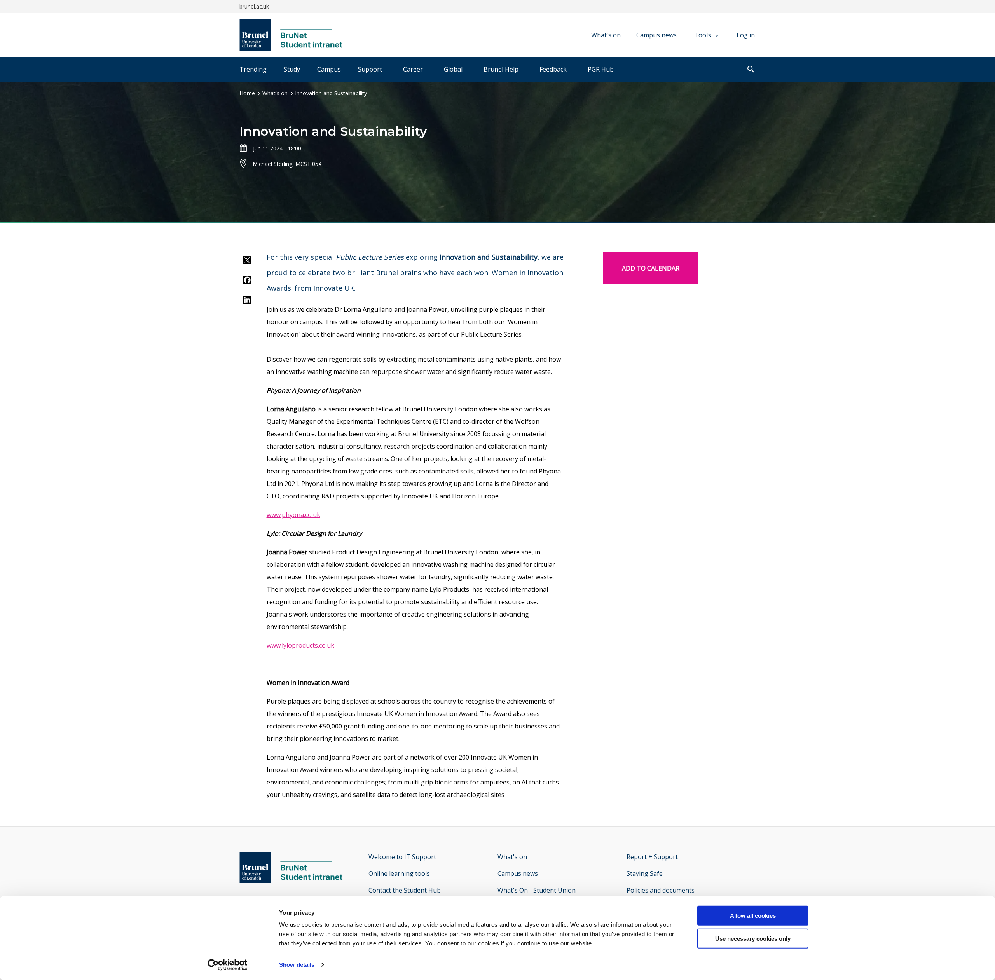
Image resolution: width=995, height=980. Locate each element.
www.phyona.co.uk (293, 514)
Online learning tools (399, 873)
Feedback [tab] (553, 69)
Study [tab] (292, 69)
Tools (702, 34)
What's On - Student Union (537, 890)
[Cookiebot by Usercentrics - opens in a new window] (228, 965)
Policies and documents (661, 890)
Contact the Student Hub (404, 890)
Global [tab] (453, 69)
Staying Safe (645, 873)
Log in (746, 35)
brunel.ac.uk (254, 6)
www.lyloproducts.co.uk (300, 645)
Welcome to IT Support (402, 856)
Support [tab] (370, 69)
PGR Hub (601, 69)
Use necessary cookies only (753, 938)
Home (247, 93)
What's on (606, 35)
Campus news (656, 35)
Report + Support (652, 856)
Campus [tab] (329, 69)
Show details (296, 964)
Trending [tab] (253, 69)
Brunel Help (501, 69)
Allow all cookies (753, 915)
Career (413, 69)
